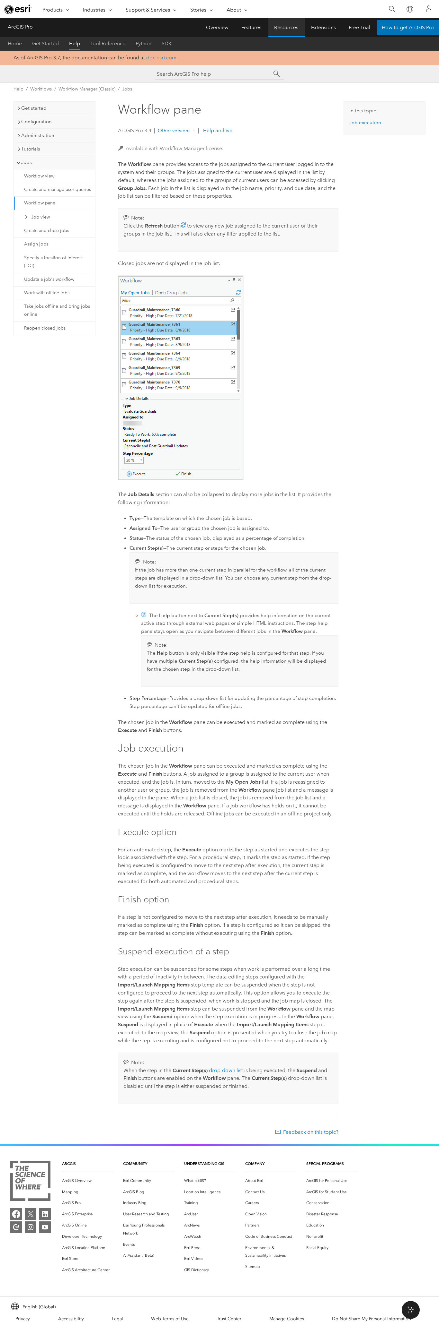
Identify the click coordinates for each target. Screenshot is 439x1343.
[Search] (392, 9)
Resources (286, 27)
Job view (40, 217)
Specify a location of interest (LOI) (53, 262)
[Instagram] (30, 1227)
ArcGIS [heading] (69, 1163)
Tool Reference (107, 43)
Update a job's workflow (49, 279)
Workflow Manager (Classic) (86, 89)
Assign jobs (36, 244)
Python (143, 43)
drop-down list (226, 1070)
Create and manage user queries (57, 189)
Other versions (174, 130)
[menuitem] (87, 1180)
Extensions (323, 27)
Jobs (127, 89)
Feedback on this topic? (310, 1132)
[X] (30, 1214)
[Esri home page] (17, 9)
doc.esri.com (161, 58)
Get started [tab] (34, 108)
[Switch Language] (409, 9)
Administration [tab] (37, 135)
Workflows (41, 89)
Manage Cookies (286, 1318)
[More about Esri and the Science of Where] (30, 1182)
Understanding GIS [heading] (204, 1163)
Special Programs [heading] (325, 1163)
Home (15, 43)
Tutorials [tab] (30, 149)
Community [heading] (135, 1163)
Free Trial (359, 27)
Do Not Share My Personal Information (371, 1318)
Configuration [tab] (36, 122)
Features (251, 27)
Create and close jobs (46, 230)
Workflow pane (39, 203)
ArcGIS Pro (20, 27)
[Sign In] (428, 9)
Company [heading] (254, 1163)
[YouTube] (45, 1227)
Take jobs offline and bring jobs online (57, 310)
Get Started (45, 43)
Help (74, 43)
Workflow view (39, 176)
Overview (217, 27)
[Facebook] (16, 1214)
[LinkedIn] (45, 1214)
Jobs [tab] (26, 162)
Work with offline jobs (46, 293)
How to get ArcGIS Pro (408, 27)
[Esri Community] (16, 1227)
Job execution (365, 122)
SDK (167, 43)
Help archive (217, 130)
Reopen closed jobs (45, 328)
